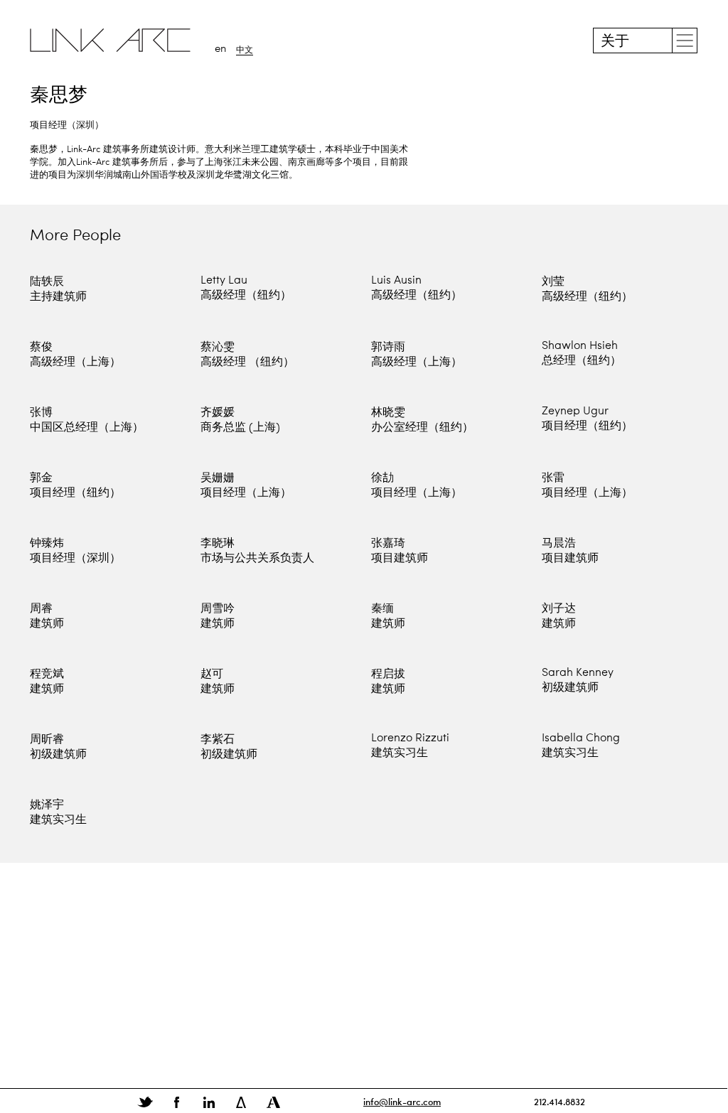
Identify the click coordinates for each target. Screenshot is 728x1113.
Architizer (241, 1102)
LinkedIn (209, 1102)
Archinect (273, 1102)
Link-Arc (110, 40)
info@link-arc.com (402, 1101)
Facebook (177, 1102)
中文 (244, 50)
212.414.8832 (559, 1101)
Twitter (145, 1102)
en (220, 49)
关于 (615, 42)
